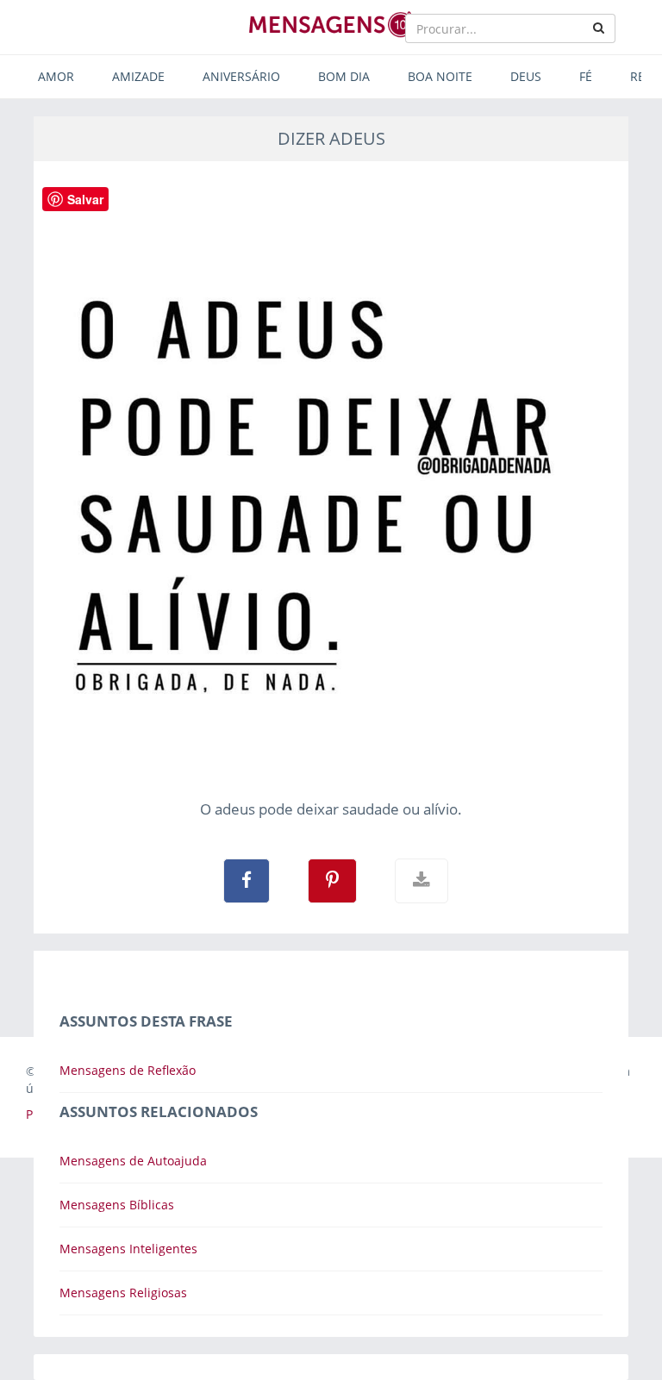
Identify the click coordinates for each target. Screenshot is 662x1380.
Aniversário (241, 76)
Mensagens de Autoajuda (133, 1160)
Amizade (138, 76)
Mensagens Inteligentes (128, 1248)
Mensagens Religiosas (123, 1292)
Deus (525, 76)
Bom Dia (344, 76)
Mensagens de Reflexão (127, 1070)
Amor (56, 76)
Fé (585, 76)
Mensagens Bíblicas (116, 1204)
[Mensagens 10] (331, 24)
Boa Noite (440, 76)
